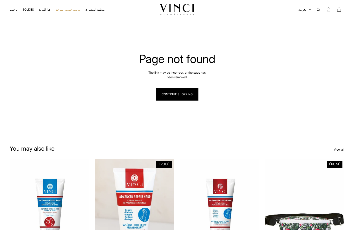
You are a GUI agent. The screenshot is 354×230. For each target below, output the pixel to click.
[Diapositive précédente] (102, 208)
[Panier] (339, 9)
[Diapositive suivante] (166, 208)
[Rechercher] (318, 9)
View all (339, 149)
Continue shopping (177, 94)
